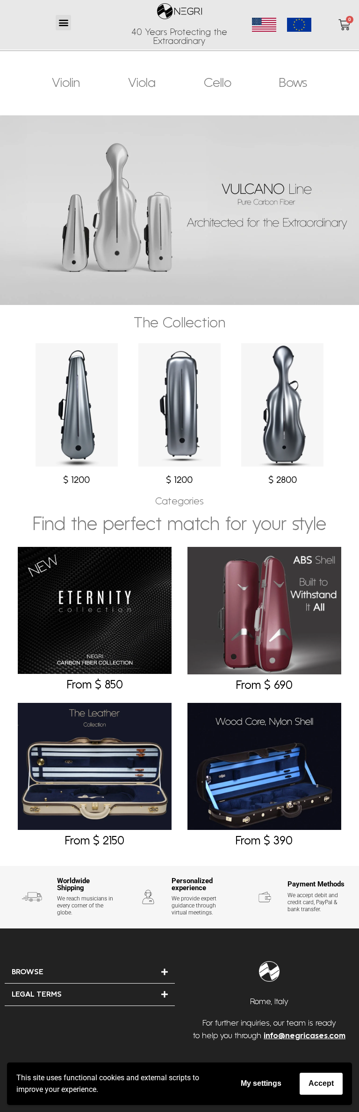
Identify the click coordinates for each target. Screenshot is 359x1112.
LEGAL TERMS (37, 995)
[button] (63, 22)
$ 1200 (76, 480)
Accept (321, 1083)
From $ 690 (264, 686)
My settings (261, 1083)
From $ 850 (95, 685)
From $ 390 (264, 841)
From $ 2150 (94, 841)
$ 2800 (282, 480)
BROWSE (27, 972)
